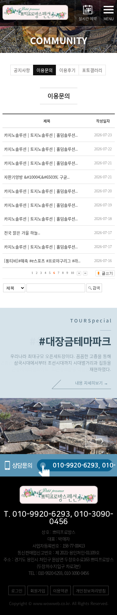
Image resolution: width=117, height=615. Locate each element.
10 (72, 273)
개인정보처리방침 (91, 591)
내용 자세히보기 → (91, 383)
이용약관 (60, 591)
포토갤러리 (92, 70)
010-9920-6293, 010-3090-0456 (84, 469)
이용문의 (45, 70)
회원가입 (37, 591)
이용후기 (67, 70)
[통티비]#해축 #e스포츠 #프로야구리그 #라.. (42, 261)
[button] (101, 441)
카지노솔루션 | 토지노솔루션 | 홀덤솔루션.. (41, 135)
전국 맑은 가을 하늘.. (22, 233)
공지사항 (22, 70)
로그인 (16, 591)
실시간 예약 (88, 18)
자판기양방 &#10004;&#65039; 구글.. (37, 177)
